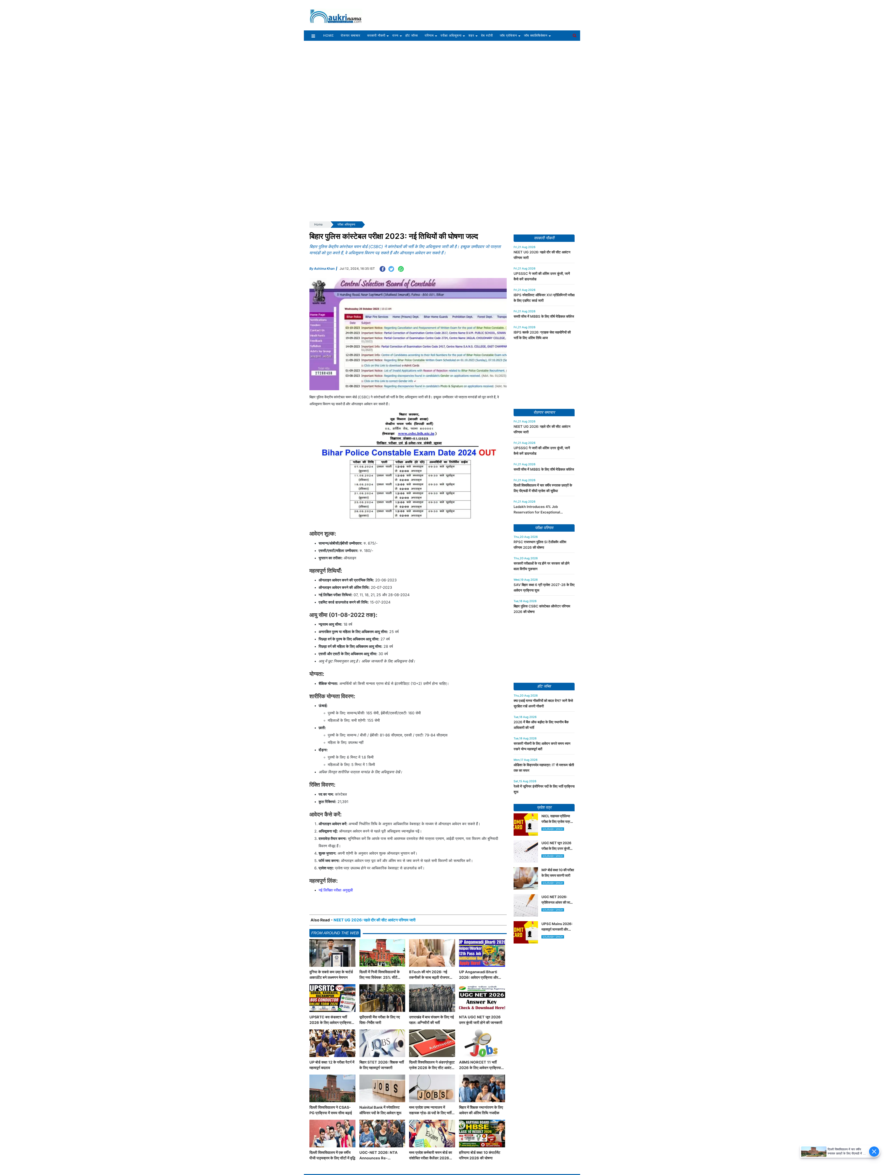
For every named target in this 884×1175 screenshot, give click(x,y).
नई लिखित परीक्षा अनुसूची (336, 890)
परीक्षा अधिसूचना (451, 35)
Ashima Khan (324, 268)
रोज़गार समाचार (544, 412)
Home (328, 35)
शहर (471, 35)
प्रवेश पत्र (544, 807)
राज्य (395, 35)
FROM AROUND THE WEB (335, 933)
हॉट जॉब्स (411, 35)
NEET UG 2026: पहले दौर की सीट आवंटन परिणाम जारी (375, 920)
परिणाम (429, 35)
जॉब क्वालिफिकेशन (536, 35)
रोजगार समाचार (350, 35)
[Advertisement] (474, 13)
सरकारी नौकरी (376, 35)
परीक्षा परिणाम (544, 528)
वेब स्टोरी (487, 35)
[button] (313, 35)
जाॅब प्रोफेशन (508, 35)
